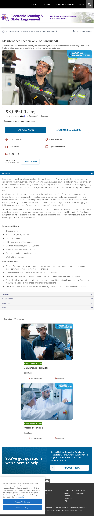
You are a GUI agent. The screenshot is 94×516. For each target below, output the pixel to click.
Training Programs (14, 31)
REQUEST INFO (30, 161)
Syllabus (5, 294)
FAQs (4, 307)
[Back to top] (47, 490)
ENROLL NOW (25, 129)
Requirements (8, 299)
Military (66, 493)
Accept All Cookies (22, 502)
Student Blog (80, 493)
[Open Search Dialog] (89, 4)
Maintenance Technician (36, 367)
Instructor (6, 303)
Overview (6, 173)
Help (65, 501)
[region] (22, 496)
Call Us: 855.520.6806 (82, 31)
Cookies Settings (22, 508)
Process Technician (33, 427)
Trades (25, 31)
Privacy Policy (78, 510)
